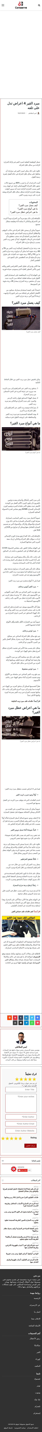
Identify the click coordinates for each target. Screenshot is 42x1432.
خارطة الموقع (8, 1428)
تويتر (38, 1385)
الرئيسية (37, 1298)
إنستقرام (36, 1413)
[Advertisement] (21, 32)
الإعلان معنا (35, 1318)
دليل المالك (33, 551)
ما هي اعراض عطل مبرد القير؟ (24, 212)
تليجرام (37, 1406)
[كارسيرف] (21, 5)
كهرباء (37, 1359)
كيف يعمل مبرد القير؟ (28, 205)
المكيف (37, 1366)
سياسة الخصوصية (20, 1428)
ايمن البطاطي (32, 113)
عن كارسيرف (35, 1305)
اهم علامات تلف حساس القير (22, 911)
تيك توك (37, 1399)
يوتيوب (37, 1392)
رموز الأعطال (35, 1338)
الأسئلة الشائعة (34, 1325)
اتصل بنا (37, 1312)
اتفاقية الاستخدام (32, 1428)
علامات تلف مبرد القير (16, 945)
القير (38, 1352)
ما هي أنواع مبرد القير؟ (28, 208)
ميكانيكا (37, 1345)
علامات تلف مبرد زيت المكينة (22, 701)
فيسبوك (37, 1379)
